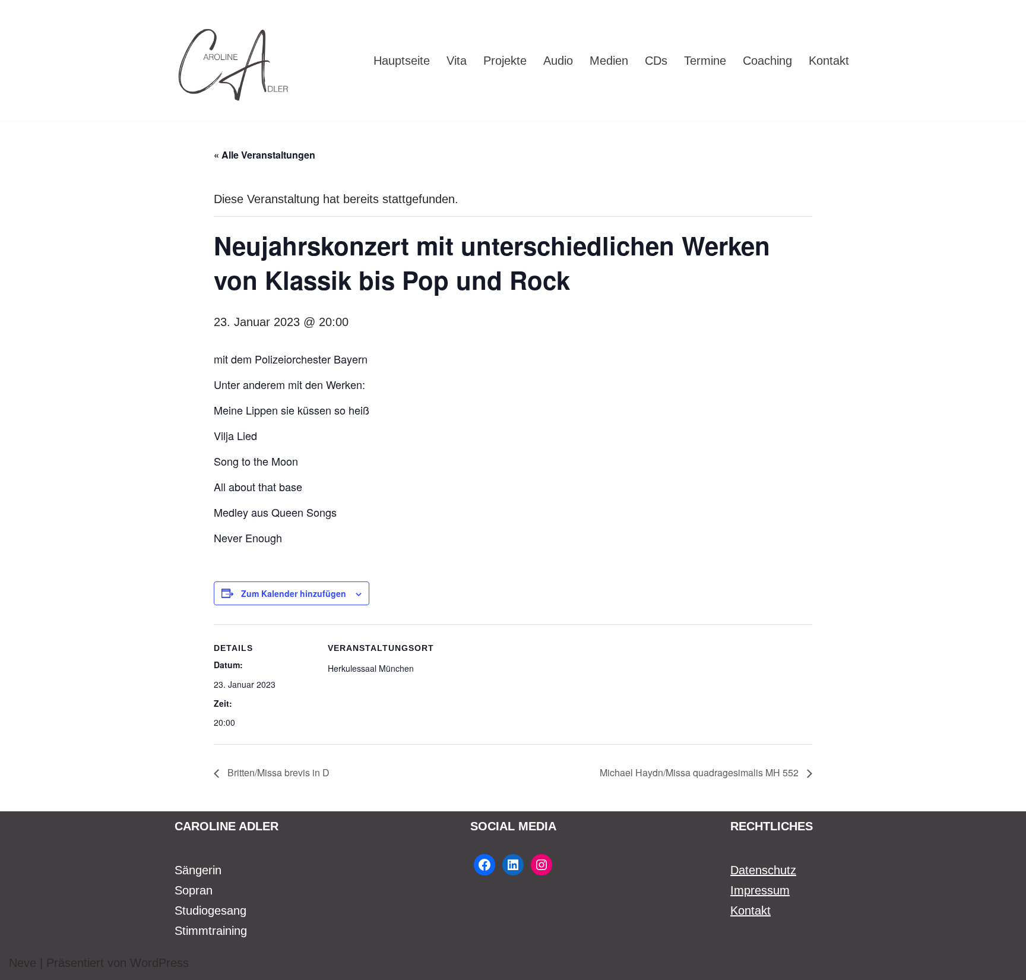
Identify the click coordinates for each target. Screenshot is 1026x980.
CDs (656, 60)
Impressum (760, 890)
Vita (456, 60)
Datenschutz (763, 870)
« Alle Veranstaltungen (264, 155)
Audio (558, 60)
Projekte (505, 60)
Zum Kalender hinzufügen (293, 593)
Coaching (767, 60)
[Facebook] (484, 864)
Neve (22, 962)
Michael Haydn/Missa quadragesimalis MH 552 (700, 772)
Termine (705, 60)
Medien (609, 60)
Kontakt (829, 60)
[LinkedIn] (513, 864)
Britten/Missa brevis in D (277, 772)
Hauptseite (401, 60)
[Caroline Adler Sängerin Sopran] (234, 60)
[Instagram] (541, 864)
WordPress (159, 962)
